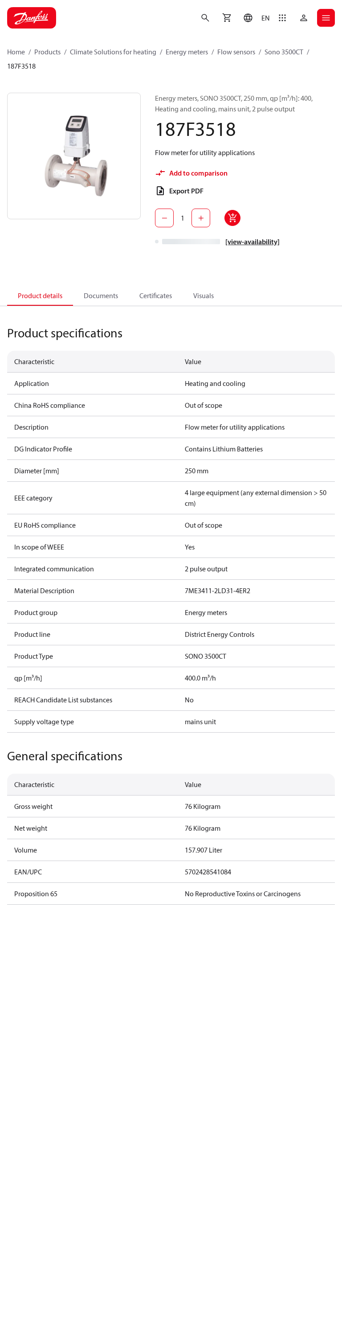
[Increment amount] (200, 218)
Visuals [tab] (203, 295)
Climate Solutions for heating (113, 51)
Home (16, 51)
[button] (254, 18)
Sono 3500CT (284, 51)
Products (47, 51)
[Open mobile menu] (326, 18)
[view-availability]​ (252, 241)
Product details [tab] (40, 295)
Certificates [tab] (155, 295)
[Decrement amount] (164, 218)
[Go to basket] (226, 18)
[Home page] (31, 18)
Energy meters (187, 51)
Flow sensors (236, 51)
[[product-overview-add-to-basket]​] (232, 218)
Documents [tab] (101, 295)
